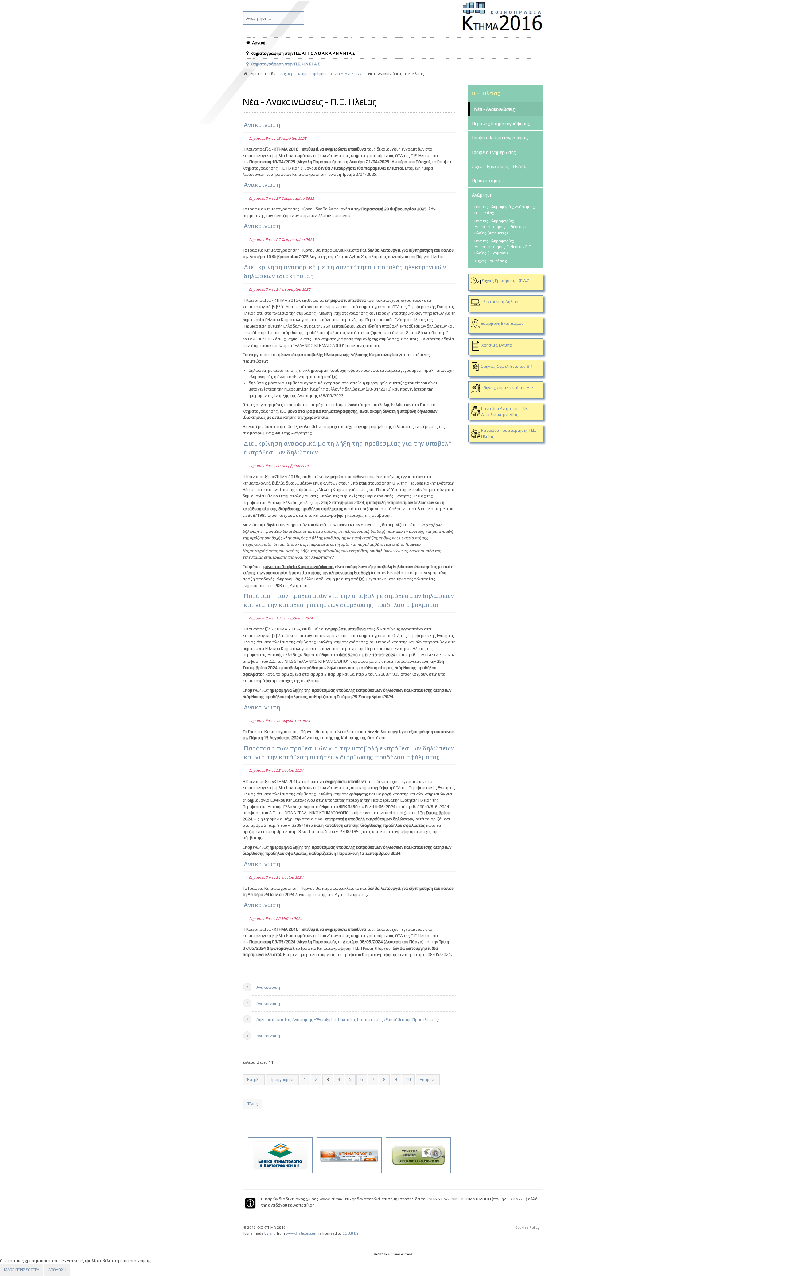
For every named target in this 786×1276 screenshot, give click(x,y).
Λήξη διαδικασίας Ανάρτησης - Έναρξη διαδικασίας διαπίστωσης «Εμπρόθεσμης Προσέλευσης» (348, 1019)
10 (408, 1079)
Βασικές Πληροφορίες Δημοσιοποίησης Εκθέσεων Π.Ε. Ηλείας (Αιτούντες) (503, 227)
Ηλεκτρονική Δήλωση (501, 301)
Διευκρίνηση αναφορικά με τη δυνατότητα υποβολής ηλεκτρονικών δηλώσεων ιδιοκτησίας (345, 271)
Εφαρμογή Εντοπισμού (502, 323)
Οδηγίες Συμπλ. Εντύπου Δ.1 (506, 366)
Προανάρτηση (486, 180)
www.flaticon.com (301, 1233)
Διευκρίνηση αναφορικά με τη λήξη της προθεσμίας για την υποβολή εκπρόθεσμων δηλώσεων (348, 448)
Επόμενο (428, 1079)
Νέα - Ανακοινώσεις (494, 109)
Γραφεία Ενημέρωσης (494, 152)
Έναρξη (254, 1079)
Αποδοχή (57, 1269)
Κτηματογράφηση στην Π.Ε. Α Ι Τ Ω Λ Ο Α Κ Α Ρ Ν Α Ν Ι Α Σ (303, 53)
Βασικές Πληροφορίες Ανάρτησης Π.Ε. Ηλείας (504, 210)
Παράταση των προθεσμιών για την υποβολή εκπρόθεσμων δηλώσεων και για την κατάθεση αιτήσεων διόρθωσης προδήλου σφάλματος (349, 600)
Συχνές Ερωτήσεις (490, 261)
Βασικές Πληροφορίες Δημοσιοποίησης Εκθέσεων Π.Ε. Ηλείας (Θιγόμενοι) (503, 247)
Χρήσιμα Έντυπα (496, 345)
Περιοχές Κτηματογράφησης (501, 123)
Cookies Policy (527, 1227)
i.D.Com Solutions (393, 1254)
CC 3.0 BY (351, 1233)
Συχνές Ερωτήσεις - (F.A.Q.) (500, 166)
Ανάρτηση (482, 195)
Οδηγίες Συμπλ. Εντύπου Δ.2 (506, 387)
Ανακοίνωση (262, 124)
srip (272, 1233)
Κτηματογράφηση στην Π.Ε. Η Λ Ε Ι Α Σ (285, 63)
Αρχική (258, 42)
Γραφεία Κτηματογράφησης (500, 137)
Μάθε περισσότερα (21, 1269)
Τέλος (252, 1103)
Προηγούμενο (282, 1079)
